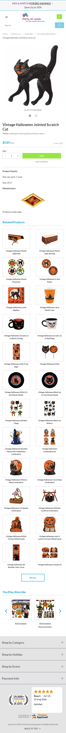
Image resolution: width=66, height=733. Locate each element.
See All (32, 577)
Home (5, 34)
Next (60, 611)
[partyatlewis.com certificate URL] (33, 716)
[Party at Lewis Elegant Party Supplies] (33, 16)
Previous (6, 611)
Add (42, 156)
